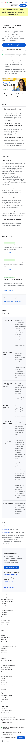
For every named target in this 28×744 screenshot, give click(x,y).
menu (2, 2)
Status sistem (4, 687)
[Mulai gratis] (23, 5)
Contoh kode (4, 674)
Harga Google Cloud (5, 622)
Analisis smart (4, 639)
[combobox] (6, 741)
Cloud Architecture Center (6, 676)
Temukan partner (8, 581)
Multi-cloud (3, 603)
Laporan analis (4, 612)
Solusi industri (4, 648)
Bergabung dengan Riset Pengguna (8, 717)
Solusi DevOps (4, 650)
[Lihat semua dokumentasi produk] (12, 301)
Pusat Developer (4, 706)
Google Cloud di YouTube (6, 710)
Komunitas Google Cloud (6, 722)
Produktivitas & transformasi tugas (8, 646)
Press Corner (4, 708)
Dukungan (3, 671)
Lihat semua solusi (5, 654)
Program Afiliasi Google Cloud (7, 660)
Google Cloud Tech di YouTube (7, 712)
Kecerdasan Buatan (5, 641)
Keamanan (3, 644)
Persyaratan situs (17, 732)
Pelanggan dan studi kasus (7, 610)
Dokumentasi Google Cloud (7, 663)
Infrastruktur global (5, 605)
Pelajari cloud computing (6, 669)
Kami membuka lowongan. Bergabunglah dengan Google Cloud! (13, 720)
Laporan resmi (4, 614)
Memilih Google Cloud (5, 597)
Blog (2, 616)
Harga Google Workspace (6, 624)
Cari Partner (3, 697)
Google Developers (5, 682)
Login (26, 2)
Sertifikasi (3, 680)
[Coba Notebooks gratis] (11, 567)
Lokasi (2, 608)
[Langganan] (21, 737)
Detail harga (5, 529)
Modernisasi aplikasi (5, 637)
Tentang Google (4, 732)
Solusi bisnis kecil (4, 652)
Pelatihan (3, 678)
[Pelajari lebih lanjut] (8, 252)
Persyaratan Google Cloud (7, 734)
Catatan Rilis (3, 689)
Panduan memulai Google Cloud (8, 665)
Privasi (10, 732)
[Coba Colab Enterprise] (14, 45)
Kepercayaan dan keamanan (7, 599)
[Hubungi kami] (14, 5)
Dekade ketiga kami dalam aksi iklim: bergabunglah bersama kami (14, 728)
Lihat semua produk (9, 587)
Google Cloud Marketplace (6, 667)
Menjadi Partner (4, 699)
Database (3, 635)
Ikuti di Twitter (4, 714)
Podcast (3, 704)
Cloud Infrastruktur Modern (7, 601)
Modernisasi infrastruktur (6, 633)
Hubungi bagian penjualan (10, 574)
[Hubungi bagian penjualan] (14, 49)
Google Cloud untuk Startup (7, 684)
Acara (2, 701)
